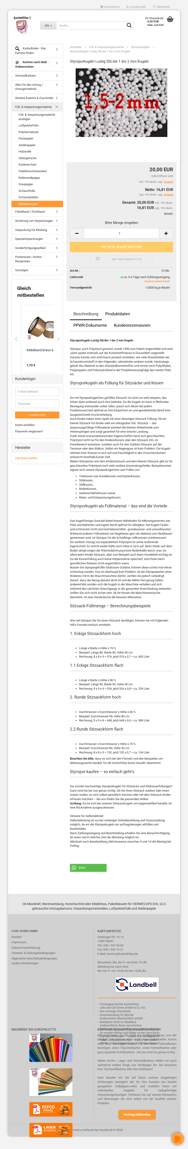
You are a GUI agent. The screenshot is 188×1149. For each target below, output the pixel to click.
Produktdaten (117, 313)
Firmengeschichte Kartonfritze (119, 1004)
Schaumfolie (27, 191)
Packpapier (26, 138)
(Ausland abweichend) (157, 281)
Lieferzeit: (76, 277)
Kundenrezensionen (132, 325)
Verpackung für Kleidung (31, 230)
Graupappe (26, 184)
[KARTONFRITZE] (22, 25)
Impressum (18, 942)
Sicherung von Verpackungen (34, 220)
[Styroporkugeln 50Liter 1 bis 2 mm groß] (121, 102)
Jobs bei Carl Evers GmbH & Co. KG (122, 1007)
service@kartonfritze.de (122, 954)
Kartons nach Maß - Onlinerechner (32, 64)
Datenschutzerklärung (25, 947)
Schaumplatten (28, 197)
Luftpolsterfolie (29, 125)
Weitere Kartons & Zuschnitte (34, 98)
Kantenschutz (27, 164)
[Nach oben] (12, 1142)
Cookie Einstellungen (25, 963)
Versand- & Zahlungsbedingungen (33, 953)
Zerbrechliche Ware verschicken (121, 1025)
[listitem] (44, 339)
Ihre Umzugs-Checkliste (115, 1011)
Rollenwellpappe (29, 177)
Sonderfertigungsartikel (30, 248)
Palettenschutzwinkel (33, 171)
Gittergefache (27, 158)
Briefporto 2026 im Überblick (118, 1022)
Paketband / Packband (30, 211)
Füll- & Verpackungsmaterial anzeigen (37, 117)
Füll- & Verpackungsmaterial (33, 107)
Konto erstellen (25, 425)
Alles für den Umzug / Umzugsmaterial (29, 87)
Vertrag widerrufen (137, 1114)
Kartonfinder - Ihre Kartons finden (30, 51)
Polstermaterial (28, 132)
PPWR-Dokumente (90, 325)
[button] (88, 868)
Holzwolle (25, 151)
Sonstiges (21, 270)
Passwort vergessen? (29, 431)
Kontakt (16, 937)
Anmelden (37, 415)
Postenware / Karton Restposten (28, 259)
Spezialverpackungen (29, 239)
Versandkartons (25, 75)
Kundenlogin (137, 6)
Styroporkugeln (28, 204)
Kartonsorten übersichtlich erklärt (121, 1018)
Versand (168, 194)
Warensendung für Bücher (117, 1015)
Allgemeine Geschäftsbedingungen (34, 958)
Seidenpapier (27, 145)
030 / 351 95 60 (113, 945)
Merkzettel (163, 6)
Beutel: (168, 213)
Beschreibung (85, 313)
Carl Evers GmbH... (27, 458)
